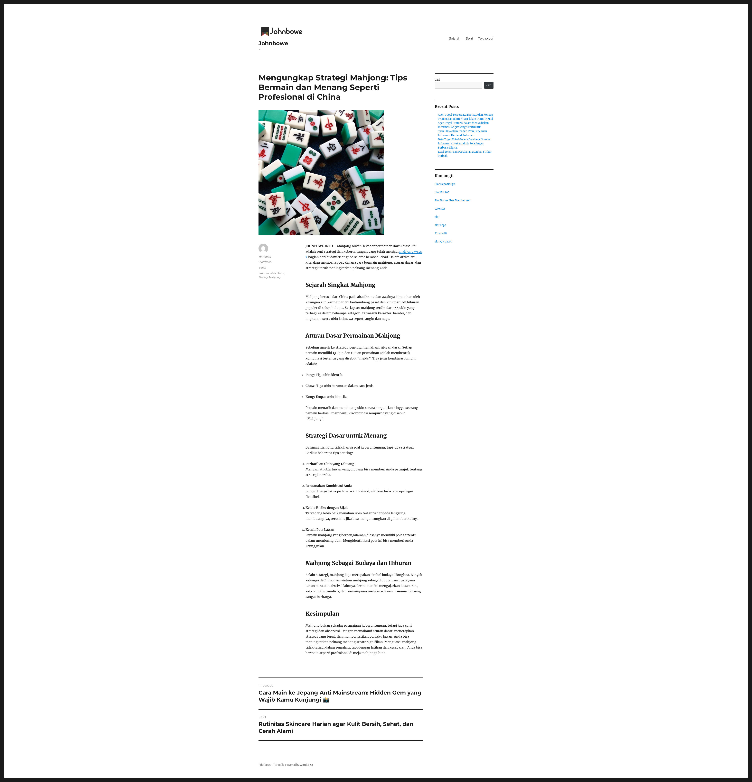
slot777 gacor (443, 241)
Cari (437, 79)
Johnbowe (273, 43)
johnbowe (264, 256)
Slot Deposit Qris (445, 184)
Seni (469, 38)
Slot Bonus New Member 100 (452, 200)
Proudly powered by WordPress (294, 765)
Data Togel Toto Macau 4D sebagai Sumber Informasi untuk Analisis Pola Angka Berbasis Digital (464, 143)
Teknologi (486, 38)
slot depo (440, 225)
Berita (262, 267)
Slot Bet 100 (442, 192)
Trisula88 (441, 233)
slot (437, 217)
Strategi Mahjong (269, 277)
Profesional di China (271, 273)
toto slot (440, 208)
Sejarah (454, 38)
